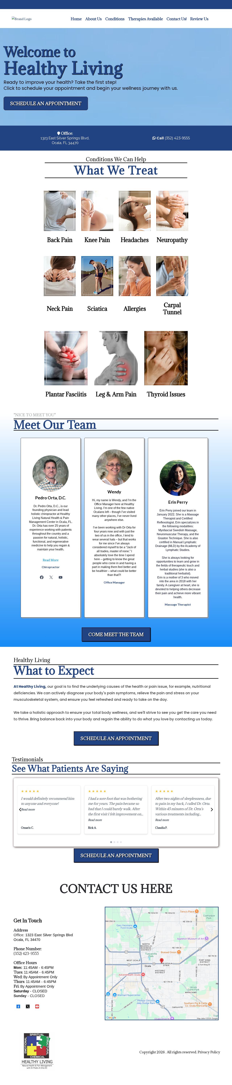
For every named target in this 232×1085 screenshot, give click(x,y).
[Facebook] (41, 577)
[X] (51, 577)
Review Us (199, 18)
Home (76, 18)
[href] (161, 963)
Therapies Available (145, 18)
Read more (28, 820)
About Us (93, 18)
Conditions (115, 18)
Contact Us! (177, 18)
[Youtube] (60, 577)
